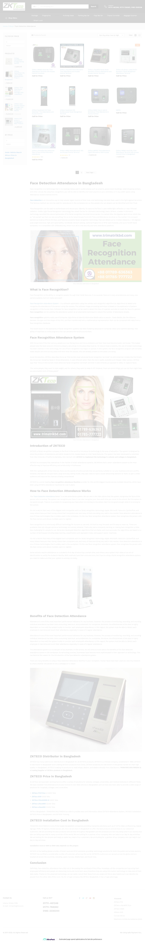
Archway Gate (68, 15)
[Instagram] (94, 898)
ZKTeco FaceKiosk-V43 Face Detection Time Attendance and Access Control (43, 111)
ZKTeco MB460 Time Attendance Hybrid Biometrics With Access (99, 151)
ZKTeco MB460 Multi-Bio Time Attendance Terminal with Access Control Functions (43, 71)
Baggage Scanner (130, 15)
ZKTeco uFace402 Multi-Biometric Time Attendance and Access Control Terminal (71, 71)
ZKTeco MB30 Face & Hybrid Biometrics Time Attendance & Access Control (98, 111)
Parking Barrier (83, 15)
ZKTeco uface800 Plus (122, 905)
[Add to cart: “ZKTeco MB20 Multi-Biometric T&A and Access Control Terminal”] (69, 147)
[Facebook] (79, 898)
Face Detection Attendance (44, 496)
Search (93, 6)
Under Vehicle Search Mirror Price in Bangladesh (13, 155)
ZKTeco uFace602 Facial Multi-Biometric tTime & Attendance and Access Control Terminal (99, 71)
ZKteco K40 (118, 912)
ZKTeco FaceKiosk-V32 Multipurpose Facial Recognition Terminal (71, 111)
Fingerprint (46, 15)
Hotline (110, 5)
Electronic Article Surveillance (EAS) (128, 919)
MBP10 (118, 110)
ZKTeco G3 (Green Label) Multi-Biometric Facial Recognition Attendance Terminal (126, 71)
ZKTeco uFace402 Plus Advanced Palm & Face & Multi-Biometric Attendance (43, 152)
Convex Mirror (119, 916)
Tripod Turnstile (113, 15)
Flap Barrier (98, 15)
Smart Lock (38, 20)
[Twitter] (83, 898)
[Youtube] (90, 898)
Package (34, 15)
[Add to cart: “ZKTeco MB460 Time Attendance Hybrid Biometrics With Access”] (97, 147)
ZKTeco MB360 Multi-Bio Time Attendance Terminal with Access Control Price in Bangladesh (127, 152)
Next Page (89, 172)
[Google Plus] (86, 898)
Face (57, 15)
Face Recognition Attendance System (44, 303)
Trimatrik (117, 899)
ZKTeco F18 (118, 902)
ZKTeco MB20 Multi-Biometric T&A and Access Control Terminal (71, 151)
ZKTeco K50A (119, 909)
